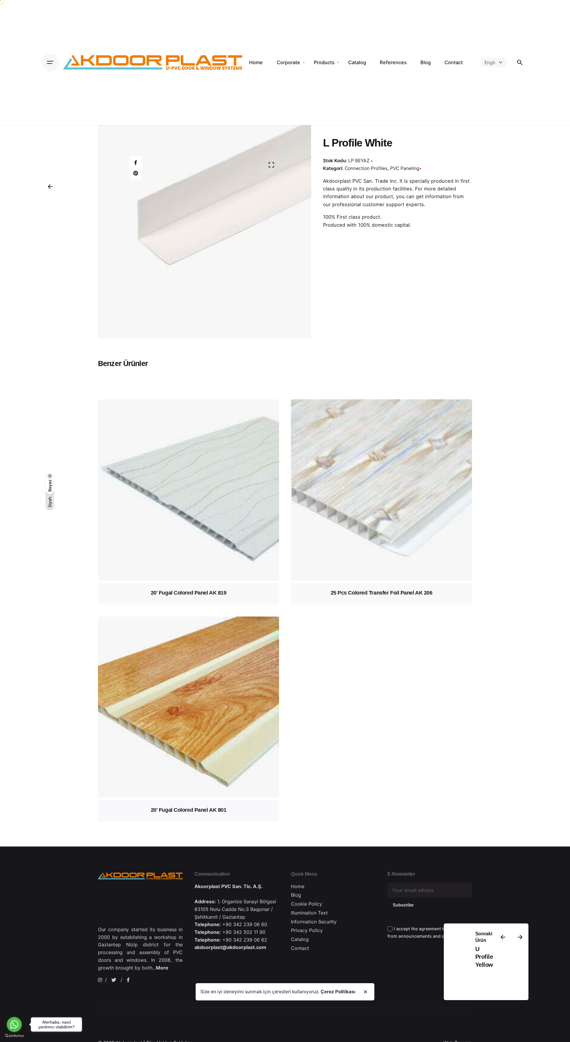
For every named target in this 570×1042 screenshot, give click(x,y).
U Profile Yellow (484, 957)
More (162, 968)
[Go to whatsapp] (14, 1024)
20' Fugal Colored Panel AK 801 (189, 810)
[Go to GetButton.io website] (14, 1036)
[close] (365, 992)
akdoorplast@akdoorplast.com (230, 947)
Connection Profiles (366, 168)
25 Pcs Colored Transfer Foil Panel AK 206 (382, 593)
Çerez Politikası (338, 991)
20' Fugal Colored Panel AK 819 (189, 593)
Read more (188, 548)
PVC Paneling (404, 168)
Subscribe (403, 904)
